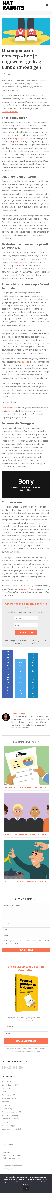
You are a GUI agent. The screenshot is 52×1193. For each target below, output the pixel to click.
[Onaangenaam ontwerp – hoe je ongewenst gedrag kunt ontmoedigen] (26, 31)
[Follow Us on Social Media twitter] (21, 1068)
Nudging (5, 1105)
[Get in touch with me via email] (13, 731)
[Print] (10, 73)
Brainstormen (7, 1081)
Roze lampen (8, 407)
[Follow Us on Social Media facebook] (4, 1068)
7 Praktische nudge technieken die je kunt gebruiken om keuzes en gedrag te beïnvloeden (27, 882)
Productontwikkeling (10, 1115)
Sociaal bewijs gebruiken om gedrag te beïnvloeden (27, 835)
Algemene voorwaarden (12, 1165)
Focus (4, 1092)
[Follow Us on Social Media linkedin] (9, 1068)
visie (3, 1122)
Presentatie (6, 1109)
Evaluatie (5, 1088)
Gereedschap (7, 1095)
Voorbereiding (7, 1125)
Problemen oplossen (10, 1112)
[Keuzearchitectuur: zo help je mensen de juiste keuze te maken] (26, 765)
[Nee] (49, 1183)
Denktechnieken (8, 1085)
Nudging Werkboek (28, 589)
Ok (26, 1188)
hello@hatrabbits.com (11, 1158)
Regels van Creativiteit (10, 1119)
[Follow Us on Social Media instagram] (15, 1068)
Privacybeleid (8, 1168)
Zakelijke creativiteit (9, 1129)
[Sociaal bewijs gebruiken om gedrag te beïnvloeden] (26, 812)
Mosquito (24, 361)
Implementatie (7, 1098)
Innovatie (5, 1102)
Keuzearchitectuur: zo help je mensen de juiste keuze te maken (27, 787)
